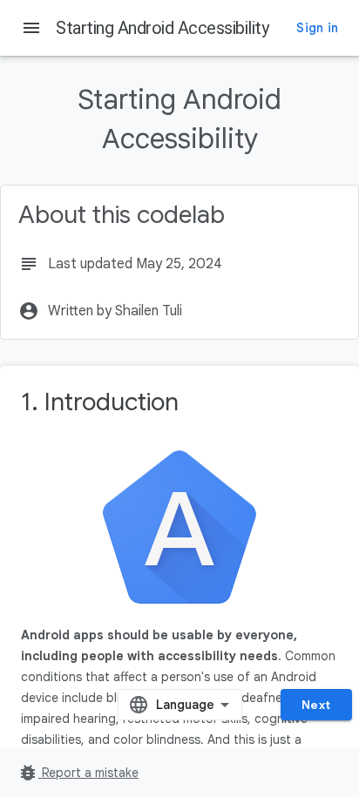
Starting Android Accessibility (162, 27)
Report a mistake (78, 772)
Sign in (317, 28)
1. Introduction (100, 402)
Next (316, 705)
